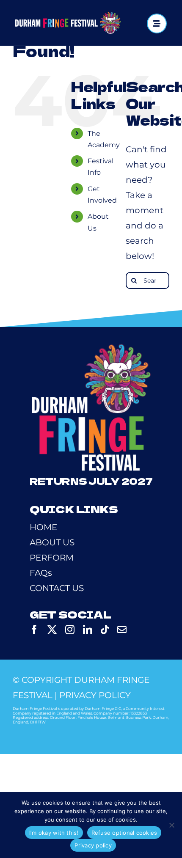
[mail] (122, 629)
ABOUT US (52, 542)
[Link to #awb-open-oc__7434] (157, 23)
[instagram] (69, 629)
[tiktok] (105, 629)
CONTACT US (57, 588)
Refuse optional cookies (124, 832)
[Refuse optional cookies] (171, 825)
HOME (43, 527)
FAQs (41, 573)
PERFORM (52, 558)
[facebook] (34, 629)
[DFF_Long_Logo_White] (68, 16)
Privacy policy (93, 845)
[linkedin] (87, 629)
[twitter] (52, 629)
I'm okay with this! (54, 832)
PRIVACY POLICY (95, 695)
